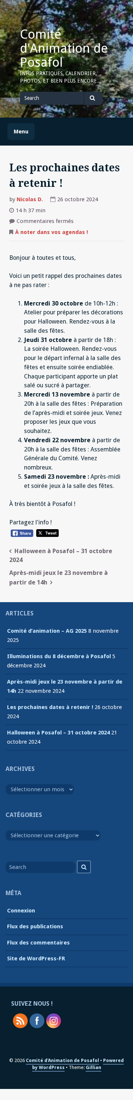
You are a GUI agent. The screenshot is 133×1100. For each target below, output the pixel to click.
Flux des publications (35, 926)
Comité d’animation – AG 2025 (47, 631)
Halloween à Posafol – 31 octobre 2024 (58, 732)
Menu (21, 131)
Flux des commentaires (38, 942)
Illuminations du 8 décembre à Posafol (59, 656)
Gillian (93, 1067)
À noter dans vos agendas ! (51, 232)
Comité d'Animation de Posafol (64, 48)
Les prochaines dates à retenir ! (50, 707)
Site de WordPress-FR (36, 958)
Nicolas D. (30, 199)
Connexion (21, 910)
